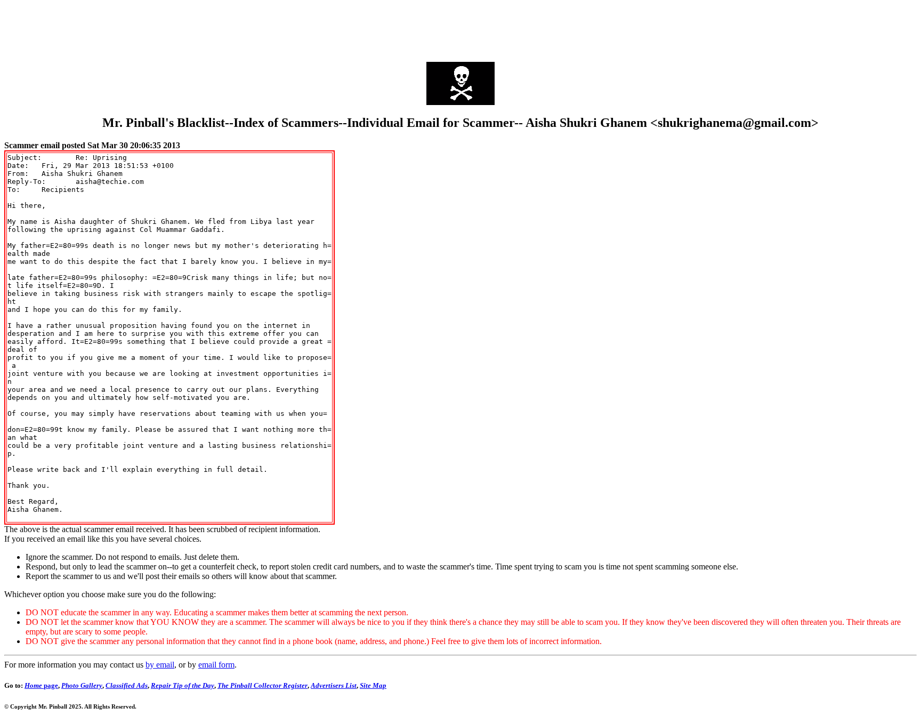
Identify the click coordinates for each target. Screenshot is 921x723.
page (41, 685)
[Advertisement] (460, 28)
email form (216, 664)
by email (160, 664)
